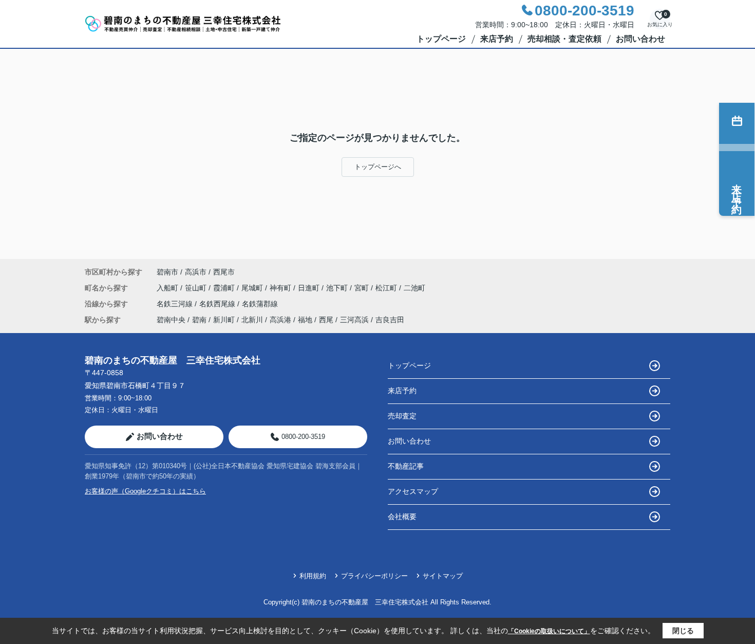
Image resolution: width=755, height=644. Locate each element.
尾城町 (253, 288)
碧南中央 (171, 320)
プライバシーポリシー (374, 576)
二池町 (414, 288)
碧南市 (167, 272)
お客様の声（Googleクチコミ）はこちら (145, 491)
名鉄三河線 (176, 304)
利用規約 (312, 576)
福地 (305, 320)
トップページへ (377, 167)
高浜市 (195, 272)
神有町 (281, 288)
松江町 (387, 288)
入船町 (168, 288)
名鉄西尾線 (218, 304)
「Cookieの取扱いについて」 (549, 631)
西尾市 (224, 272)
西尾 (326, 320)
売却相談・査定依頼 (564, 38)
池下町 (338, 288)
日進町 (310, 288)
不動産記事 (406, 466)
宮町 (362, 288)
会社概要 (402, 516)
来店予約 (496, 38)
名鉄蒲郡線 (260, 304)
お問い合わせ (640, 38)
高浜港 (280, 320)
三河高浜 (354, 320)
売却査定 (402, 416)
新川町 (224, 320)
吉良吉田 (389, 320)
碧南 (199, 320)
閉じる (683, 631)
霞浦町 (225, 288)
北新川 (252, 320)
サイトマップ (443, 576)
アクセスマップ (413, 491)
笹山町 (197, 288)
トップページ (441, 38)
